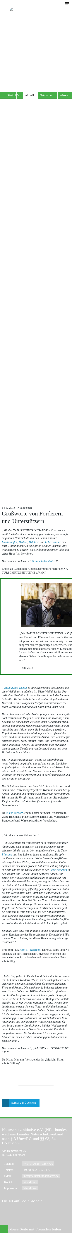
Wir (17, 95)
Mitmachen (25, 102)
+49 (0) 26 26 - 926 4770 (38, 1163)
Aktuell (29, 95)
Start (10, 95)
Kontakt (55, 102)
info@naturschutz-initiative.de (41, 1175)
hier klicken (30, 1182)
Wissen (64, 95)
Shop (41, 102)
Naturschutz (47, 95)
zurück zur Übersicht (23, 1102)
